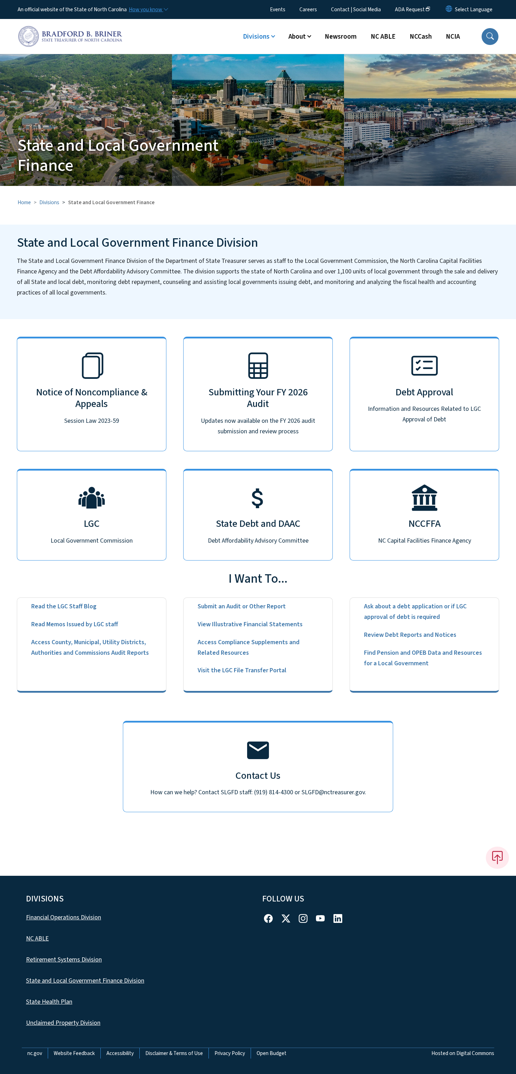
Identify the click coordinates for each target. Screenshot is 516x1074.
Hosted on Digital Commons (462, 1053)
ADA (410, 9)
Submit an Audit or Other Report (242, 606)
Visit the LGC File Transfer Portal (242, 670)
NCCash (421, 36)
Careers (308, 9)
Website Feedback (74, 1053)
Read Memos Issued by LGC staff (74, 624)
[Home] (70, 28)
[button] (490, 36)
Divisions (49, 202)
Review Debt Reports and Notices (410, 634)
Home (24, 202)
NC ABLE (383, 36)
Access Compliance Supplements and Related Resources (248, 647)
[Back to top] (497, 857)
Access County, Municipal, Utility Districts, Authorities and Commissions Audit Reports (90, 647)
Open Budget (271, 1053)
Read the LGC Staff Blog (64, 606)
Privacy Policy (229, 1053)
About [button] (297, 36)
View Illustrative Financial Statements (250, 624)
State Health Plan (49, 1001)
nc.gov (34, 1053)
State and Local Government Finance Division (85, 980)
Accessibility (120, 1053)
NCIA (453, 36)
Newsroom (341, 36)
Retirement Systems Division (64, 959)
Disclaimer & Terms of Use (174, 1053)
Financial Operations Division (63, 917)
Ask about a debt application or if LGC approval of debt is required (415, 611)
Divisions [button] (256, 36)
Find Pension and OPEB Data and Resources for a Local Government (423, 658)
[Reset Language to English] (449, 9)
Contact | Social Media (356, 9)
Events (277, 9)
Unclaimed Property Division (63, 1022)
